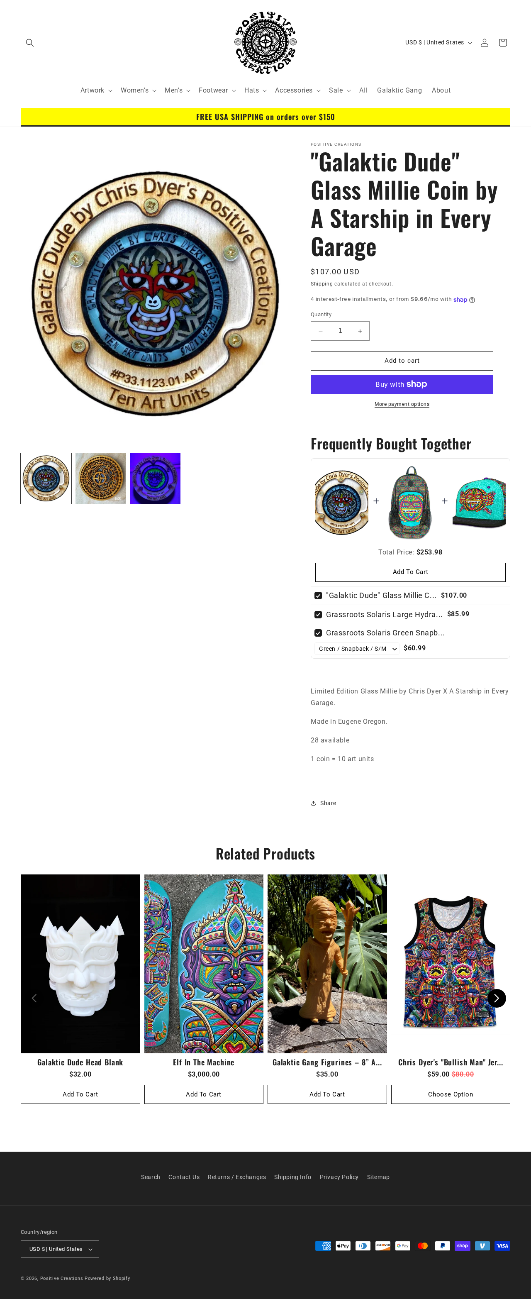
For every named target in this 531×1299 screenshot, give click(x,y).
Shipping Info (293, 1177)
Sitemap (378, 1177)
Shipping (322, 284)
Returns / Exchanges (237, 1177)
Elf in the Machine (203, 1061)
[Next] (496, 998)
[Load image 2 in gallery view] (101, 478)
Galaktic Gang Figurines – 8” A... (327, 1061)
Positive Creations (61, 1278)
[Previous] (34, 998)
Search (151, 1177)
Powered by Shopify (107, 1278)
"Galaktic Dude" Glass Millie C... (381, 595)
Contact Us (184, 1177)
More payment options (402, 404)
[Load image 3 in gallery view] (155, 478)
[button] (30, 43)
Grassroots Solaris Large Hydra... (384, 614)
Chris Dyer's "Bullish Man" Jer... (450, 1061)
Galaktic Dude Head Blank (80, 1061)
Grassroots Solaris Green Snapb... (385, 632)
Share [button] (328, 803)
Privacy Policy (339, 1177)
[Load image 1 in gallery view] (46, 478)
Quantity (321, 315)
